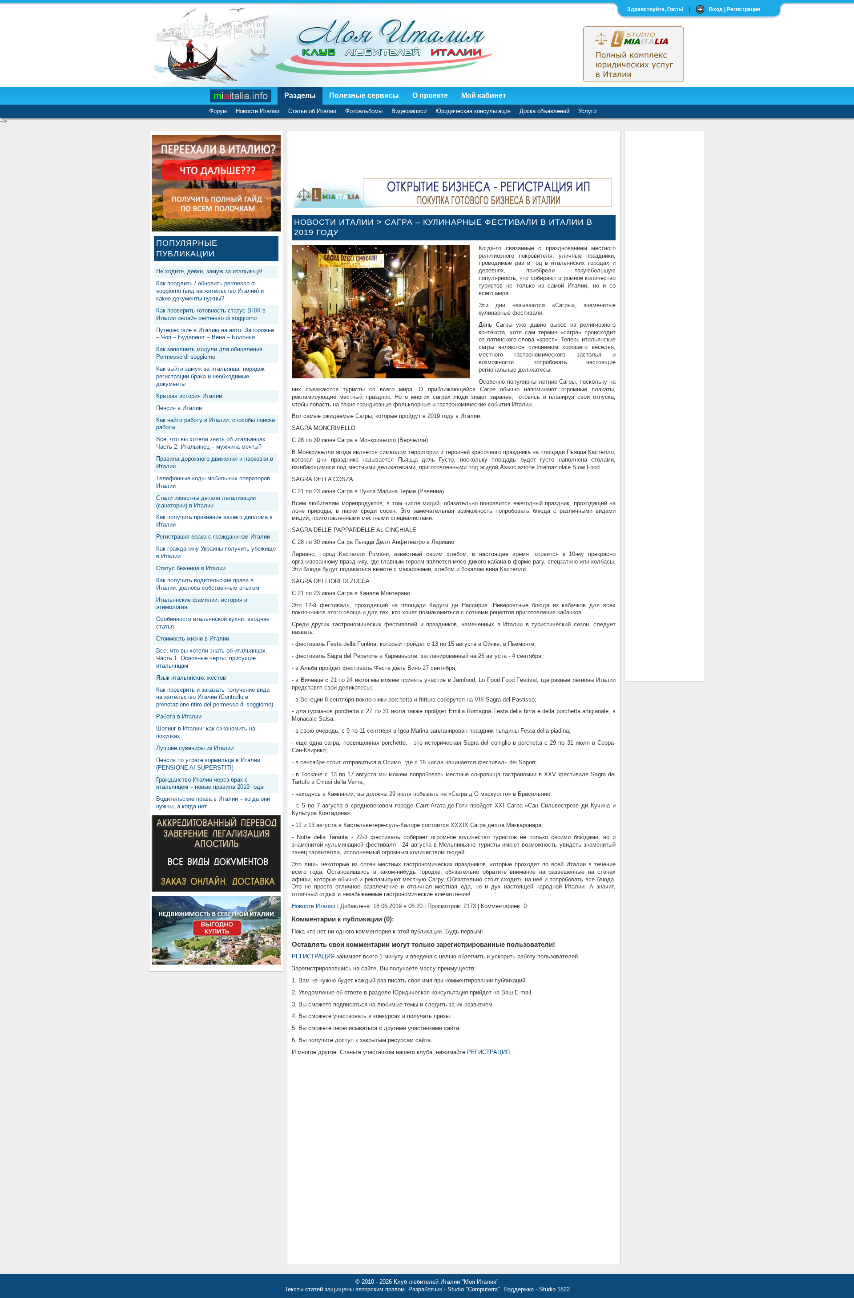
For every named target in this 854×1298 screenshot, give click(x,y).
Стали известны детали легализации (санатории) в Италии (206, 502)
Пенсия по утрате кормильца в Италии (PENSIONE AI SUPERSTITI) (208, 764)
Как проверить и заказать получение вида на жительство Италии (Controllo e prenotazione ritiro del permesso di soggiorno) (214, 697)
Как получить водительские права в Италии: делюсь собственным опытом (207, 584)
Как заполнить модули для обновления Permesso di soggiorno (209, 353)
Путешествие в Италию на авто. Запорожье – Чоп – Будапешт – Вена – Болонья (215, 334)
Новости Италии (257, 111)
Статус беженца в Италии (191, 568)
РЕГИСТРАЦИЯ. (489, 1052)
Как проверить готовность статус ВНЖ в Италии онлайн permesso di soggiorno (211, 314)
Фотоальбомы (364, 111)
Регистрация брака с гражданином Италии (213, 536)
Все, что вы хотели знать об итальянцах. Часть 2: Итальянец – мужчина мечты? (211, 443)
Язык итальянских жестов (191, 677)
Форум (218, 111)
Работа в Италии (178, 716)
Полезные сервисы (364, 95)
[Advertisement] (664, 268)
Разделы (300, 95)
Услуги (587, 111)
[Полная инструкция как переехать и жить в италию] (216, 229)
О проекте (430, 95)
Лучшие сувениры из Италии (195, 748)
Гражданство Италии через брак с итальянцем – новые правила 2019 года (209, 783)
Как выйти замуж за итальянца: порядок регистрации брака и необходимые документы (210, 376)
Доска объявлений (544, 111)
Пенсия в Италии (179, 408)
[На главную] (241, 96)
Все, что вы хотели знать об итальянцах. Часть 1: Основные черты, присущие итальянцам (211, 658)
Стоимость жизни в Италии (192, 638)
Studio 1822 (554, 1289)
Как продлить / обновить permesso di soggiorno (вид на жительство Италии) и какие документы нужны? (210, 291)
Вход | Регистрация (734, 9)
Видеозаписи (409, 111)
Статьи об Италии (312, 111)
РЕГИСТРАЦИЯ (313, 956)
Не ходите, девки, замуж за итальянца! (209, 271)
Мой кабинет (483, 95)
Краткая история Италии (189, 396)
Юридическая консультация (473, 111)
